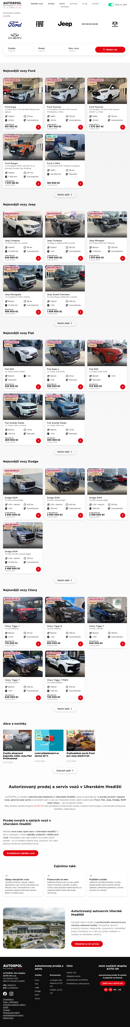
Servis (62, 3)
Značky (51, 3)
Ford (37, 980)
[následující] (41, 91)
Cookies (6, 1010)
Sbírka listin (8, 1018)
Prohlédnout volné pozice (78, 983)
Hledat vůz (111, 49)
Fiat (36, 984)
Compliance (8, 999)
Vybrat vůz (71, 972)
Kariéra (95, 3)
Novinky (73, 3)
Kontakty (65, 6)
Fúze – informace (10, 1002)
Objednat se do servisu (87, 943)
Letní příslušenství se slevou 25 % (47, 754)
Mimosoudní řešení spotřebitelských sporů (13, 1014)
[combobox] (15, 51)
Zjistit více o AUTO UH (112, 983)
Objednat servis (73, 976)
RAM (37, 995)
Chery (37, 998)
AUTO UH (39, 806)
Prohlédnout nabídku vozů (21, 853)
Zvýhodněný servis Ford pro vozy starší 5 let (81, 754)
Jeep (37, 987)
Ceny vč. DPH (121, 4)
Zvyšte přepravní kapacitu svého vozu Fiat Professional (17, 756)
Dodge (38, 991)
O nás (84, 3)
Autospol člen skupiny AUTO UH (56, 983)
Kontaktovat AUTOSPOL (77, 980)
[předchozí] (5, 91)
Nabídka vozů (37, 3)
